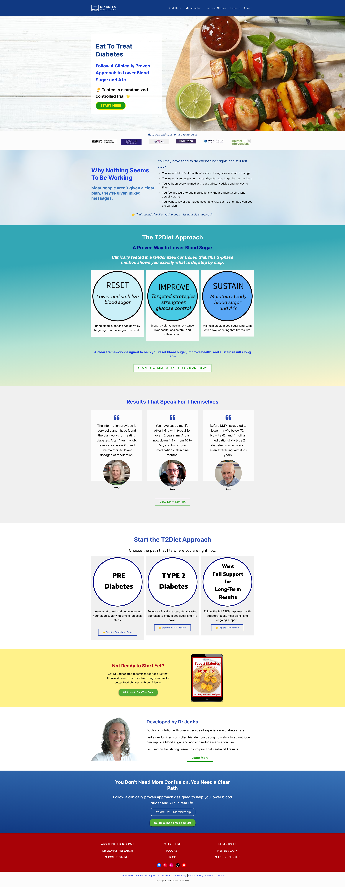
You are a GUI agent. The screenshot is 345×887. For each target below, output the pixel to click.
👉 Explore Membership (227, 627)
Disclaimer (166, 875)
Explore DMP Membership (172, 812)
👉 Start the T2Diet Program (172, 627)
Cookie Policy (180, 875)
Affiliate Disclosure (214, 875)
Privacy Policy (152, 875)
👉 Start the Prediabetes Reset (118, 632)
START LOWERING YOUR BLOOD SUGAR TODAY (172, 368)
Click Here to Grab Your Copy (138, 692)
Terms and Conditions (132, 875)
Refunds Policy (195, 875)
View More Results (172, 502)
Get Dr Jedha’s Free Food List (172, 822)
